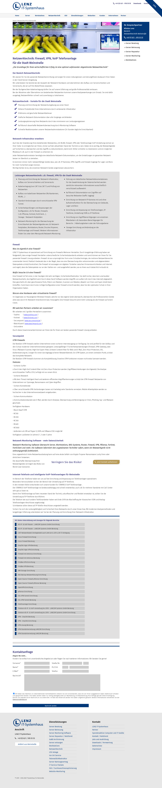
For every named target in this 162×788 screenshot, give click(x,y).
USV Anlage (53, 752)
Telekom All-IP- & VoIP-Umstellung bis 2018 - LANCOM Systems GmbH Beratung (46, 608)
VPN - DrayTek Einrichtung (27, 621)
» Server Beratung (130, 43)
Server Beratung (55, 727)
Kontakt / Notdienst (100, 736)
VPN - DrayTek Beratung (26, 617)
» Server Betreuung (131, 47)
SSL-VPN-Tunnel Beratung (27, 600)
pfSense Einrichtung (25, 592)
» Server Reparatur (131, 52)
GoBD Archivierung (56, 739)
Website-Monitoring (57, 771)
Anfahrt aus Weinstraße (27, 744)
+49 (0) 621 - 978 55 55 (123, 3)
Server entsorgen (56, 743)
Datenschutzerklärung (20, 699)
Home (17, 16)
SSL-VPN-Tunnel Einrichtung (27, 596)
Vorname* (17, 663)
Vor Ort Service (55, 755)
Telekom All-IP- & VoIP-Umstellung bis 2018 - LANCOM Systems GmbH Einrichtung (46, 612)
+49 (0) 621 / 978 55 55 (25, 738)
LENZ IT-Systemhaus (100, 727)
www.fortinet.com (30, 318)
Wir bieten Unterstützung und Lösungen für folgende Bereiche (37, 520)
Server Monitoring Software (60, 733)
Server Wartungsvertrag (58, 762)
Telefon (55, 671)
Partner (123, 16)
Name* (15, 667)
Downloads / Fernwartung (102, 743)
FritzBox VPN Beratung (25, 566)
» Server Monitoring (131, 56)
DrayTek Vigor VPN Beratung (27, 545)
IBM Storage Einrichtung (26, 571)
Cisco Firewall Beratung (26, 541)
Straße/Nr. (56, 663)
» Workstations (129, 60)
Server (27, 16)
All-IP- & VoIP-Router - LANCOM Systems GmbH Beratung (38, 529)
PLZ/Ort (55, 667)
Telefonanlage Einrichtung (27, 604)
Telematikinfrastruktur (58, 759)
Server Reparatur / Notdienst (61, 736)
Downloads (137, 3)
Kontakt (146, 3)
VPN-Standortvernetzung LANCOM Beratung (33, 633)
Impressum (96, 749)
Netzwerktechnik (54, 16)
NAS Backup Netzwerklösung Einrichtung (32, 575)
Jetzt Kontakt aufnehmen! (106, 462)
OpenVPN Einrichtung (25, 587)
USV (65, 16)
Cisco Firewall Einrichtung (27, 537)
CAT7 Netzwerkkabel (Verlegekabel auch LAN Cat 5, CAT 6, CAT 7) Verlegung (44, 533)
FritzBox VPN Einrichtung (26, 562)
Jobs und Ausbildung (100, 739)
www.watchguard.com (33, 324)
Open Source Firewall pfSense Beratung (32, 583)
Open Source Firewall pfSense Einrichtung (32, 579)
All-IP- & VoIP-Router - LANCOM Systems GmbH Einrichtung (39, 524)
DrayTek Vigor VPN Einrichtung (28, 550)
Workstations (39, 16)
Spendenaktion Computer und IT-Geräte (108, 733)
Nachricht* (17, 676)
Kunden (102, 16)
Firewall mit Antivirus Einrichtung (29, 554)
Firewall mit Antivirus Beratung (29, 558)
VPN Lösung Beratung (25, 625)
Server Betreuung (56, 730)
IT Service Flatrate (56, 765)
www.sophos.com (30, 315)
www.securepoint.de (32, 321)
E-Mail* (15, 671)
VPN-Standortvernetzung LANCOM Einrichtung (34, 629)
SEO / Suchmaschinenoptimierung (63, 768)
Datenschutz (97, 746)
